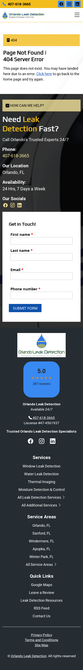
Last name (21, 250)
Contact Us (41, 616)
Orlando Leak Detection (29, 656)
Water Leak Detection (41, 474)
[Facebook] (5, 205)
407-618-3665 (19, 4)
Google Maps (41, 585)
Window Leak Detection (41, 466)
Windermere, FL (41, 541)
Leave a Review (41, 592)
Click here (44, 74)
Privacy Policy (41, 635)
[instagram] (69, 4)
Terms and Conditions (41, 640)
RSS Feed (41, 608)
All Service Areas (40, 564)
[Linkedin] (20, 205)
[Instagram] (13, 205)
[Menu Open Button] (76, 15)
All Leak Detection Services (40, 497)
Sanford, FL (41, 533)
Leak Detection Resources (41, 600)
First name (21, 234)
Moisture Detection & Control (42, 489)
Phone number (25, 289)
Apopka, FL (42, 549)
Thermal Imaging (41, 482)
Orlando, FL (41, 525)
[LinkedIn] (77, 4)
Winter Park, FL (41, 557)
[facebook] (61, 4)
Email (16, 269)
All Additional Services (40, 505)
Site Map (41, 645)
